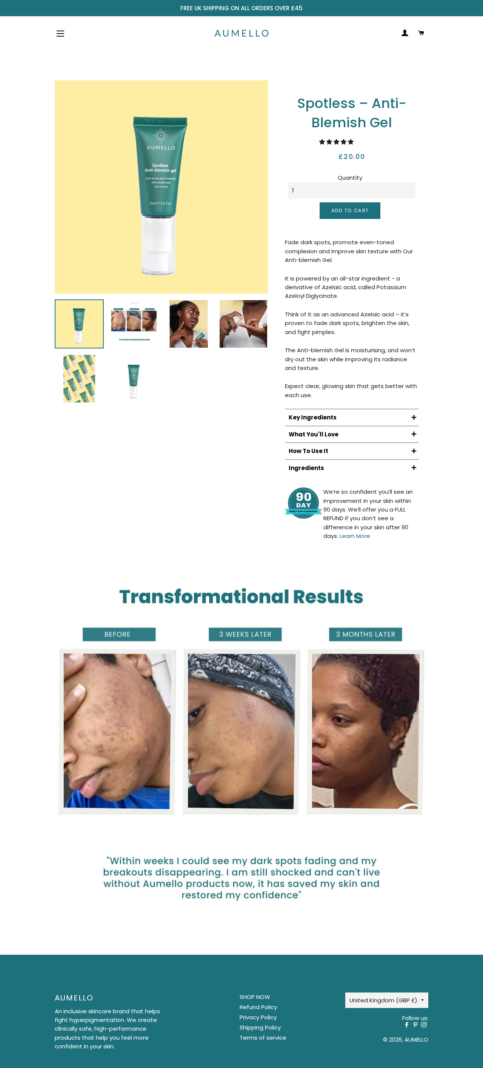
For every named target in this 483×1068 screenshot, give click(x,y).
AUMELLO (416, 1039)
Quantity (350, 178)
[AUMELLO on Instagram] (424, 1025)
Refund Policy (258, 1007)
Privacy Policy (258, 1017)
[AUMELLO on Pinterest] (416, 1025)
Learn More (355, 536)
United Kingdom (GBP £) (383, 1000)
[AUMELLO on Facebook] (408, 1025)
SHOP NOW (255, 997)
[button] (337, 142)
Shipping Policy (260, 1027)
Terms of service (263, 1038)
